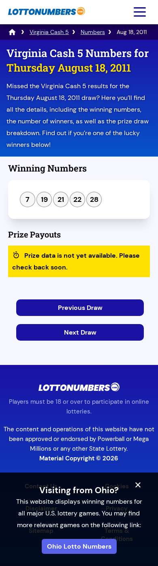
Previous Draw (80, 307)
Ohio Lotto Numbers (79, 546)
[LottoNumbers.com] (45, 19)
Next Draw (80, 332)
